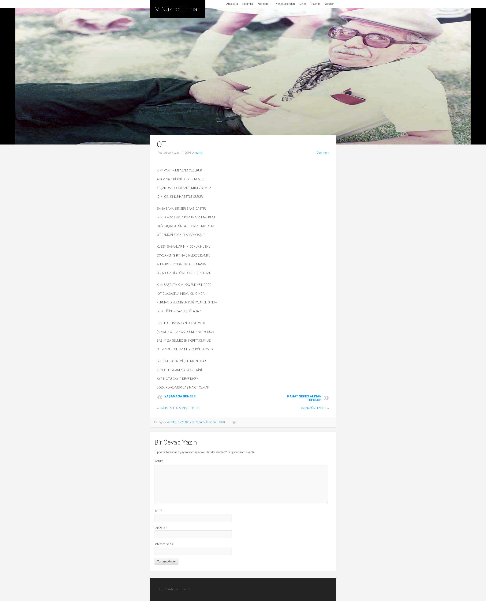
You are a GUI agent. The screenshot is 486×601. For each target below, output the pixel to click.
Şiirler (302, 3)
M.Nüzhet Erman (178, 9)
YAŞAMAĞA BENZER (180, 396)
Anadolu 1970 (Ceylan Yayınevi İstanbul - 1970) (196, 422)
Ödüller (329, 3)
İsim (158, 511)
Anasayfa (232, 3)
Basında (316, 3)
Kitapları (263, 3)
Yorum (159, 461)
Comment (322, 152)
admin (199, 152)
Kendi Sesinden (285, 3)
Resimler (247, 3)
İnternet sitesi (164, 544)
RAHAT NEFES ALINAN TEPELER (180, 408)
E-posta (161, 527)
